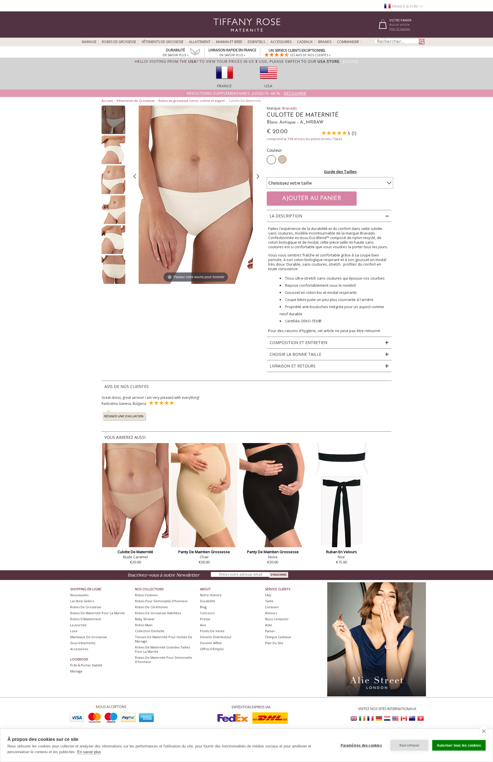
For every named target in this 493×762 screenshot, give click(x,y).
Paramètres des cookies (361, 745)
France (224, 85)
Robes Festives (146, 595)
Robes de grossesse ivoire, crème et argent (191, 100)
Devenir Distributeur (216, 637)
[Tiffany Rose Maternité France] (371, 718)
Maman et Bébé (229, 42)
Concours (207, 613)
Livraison (272, 607)
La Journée (78, 625)
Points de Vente (212, 631)
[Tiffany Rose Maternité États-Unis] (395, 718)
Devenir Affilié (211, 643)
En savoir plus (89, 752)
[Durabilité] (195, 52)
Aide (268, 625)
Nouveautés (79, 595)
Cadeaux (305, 42)
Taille (269, 601)
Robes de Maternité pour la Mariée (97, 613)
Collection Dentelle (149, 631)
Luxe (74, 631)
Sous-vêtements (82, 643)
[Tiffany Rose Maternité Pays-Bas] (387, 718)
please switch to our (305, 61)
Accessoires (281, 42)
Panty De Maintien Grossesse (204, 551)
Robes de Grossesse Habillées (158, 613)
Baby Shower (145, 619)
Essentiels (256, 42)
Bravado (289, 108)
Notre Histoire (211, 595)
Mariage (89, 42)
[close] (483, 731)
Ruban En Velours (341, 551)
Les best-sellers (82, 601)
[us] (268, 80)
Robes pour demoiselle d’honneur (161, 601)
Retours (271, 613)
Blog (203, 607)
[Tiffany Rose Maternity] (221, 35)
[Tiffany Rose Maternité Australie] (412, 718)
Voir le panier (399, 29)
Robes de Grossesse (119, 42)
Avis (203, 625)
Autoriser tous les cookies (459, 745)
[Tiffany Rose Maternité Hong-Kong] (420, 718)
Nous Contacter (277, 619)
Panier (270, 631)
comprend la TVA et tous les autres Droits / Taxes (304, 139)
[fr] (224, 80)
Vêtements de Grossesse (162, 42)
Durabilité (207, 601)
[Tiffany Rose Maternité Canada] (404, 718)
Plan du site (274, 643)
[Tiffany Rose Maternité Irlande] (362, 718)
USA (268, 85)
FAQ (268, 595)
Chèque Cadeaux (278, 637)
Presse (205, 619)
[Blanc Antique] (271, 159)
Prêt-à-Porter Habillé (86, 665)
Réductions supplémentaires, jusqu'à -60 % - (246, 93)
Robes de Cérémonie (151, 607)
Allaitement (200, 42)
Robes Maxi (143, 625)
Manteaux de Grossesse (88, 637)
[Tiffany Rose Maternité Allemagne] (379, 718)
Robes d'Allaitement (85, 619)
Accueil (107, 100)
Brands (325, 42)
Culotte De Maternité (135, 551)
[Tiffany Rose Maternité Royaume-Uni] (354, 718)
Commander (348, 42)
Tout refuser (409, 745)
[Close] (350, 61)
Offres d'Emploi (212, 649)
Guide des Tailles (340, 171)
